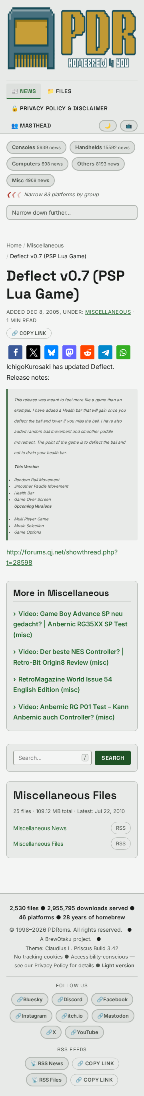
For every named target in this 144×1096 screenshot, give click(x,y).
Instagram (31, 1016)
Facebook (112, 999)
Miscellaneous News (39, 828)
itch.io (72, 1016)
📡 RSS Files (47, 1080)
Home (14, 245)
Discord (69, 999)
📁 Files (59, 91)
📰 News (23, 91)
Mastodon (113, 1016)
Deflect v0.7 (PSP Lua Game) (65, 285)
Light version (118, 965)
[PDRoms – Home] (72, 38)
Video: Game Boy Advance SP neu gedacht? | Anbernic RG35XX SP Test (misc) (70, 624)
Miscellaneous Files (38, 843)
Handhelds (102, 147)
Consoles (36, 147)
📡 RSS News (46, 1063)
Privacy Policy (51, 965)
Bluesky (30, 999)
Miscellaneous (45, 245)
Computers (37, 164)
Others (98, 164)
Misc (30, 180)
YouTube (84, 1032)
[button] (15, 352)
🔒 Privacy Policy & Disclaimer (59, 108)
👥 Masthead (31, 125)
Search (113, 757)
